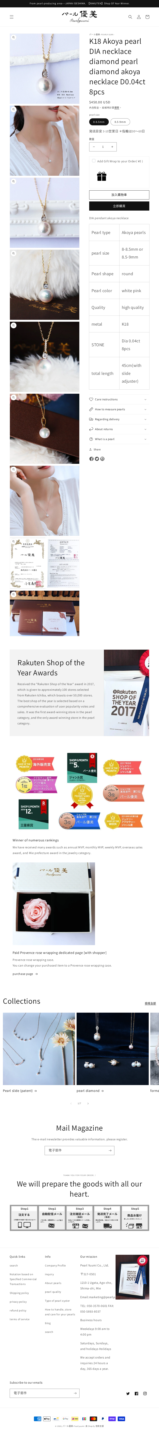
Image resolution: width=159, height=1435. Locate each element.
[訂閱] (110, 1150)
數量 (91, 139)
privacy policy (18, 1301)
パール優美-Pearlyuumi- (74, 1426)
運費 (116, 107)
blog (48, 1323)
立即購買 (119, 206)
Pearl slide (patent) (18, 1090)
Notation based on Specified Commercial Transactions (23, 1279)
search (14, 1265)
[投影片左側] (71, 1103)
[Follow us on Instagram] (102, 459)
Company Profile (55, 1265)
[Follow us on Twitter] (97, 459)
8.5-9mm (120, 122)
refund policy (18, 1310)
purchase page (23, 974)
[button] (11, 17)
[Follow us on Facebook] (91, 459)
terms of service (20, 1319)
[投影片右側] (88, 1103)
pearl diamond (88, 1090)
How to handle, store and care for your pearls (60, 1312)
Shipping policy (19, 1293)
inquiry (49, 1274)
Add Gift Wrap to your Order (120, 161)
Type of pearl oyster (57, 1300)
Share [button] (97, 449)
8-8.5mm (99, 122)
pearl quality (53, 1292)
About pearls (53, 1283)
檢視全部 (150, 1003)
